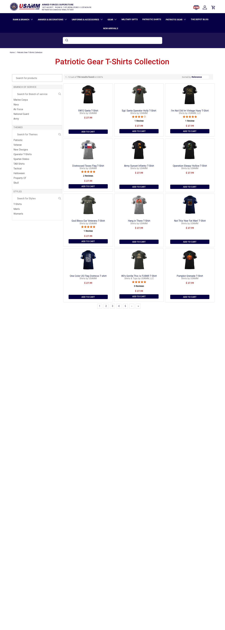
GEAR (110, 19)
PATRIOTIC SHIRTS (151, 19)
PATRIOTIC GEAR (174, 19)
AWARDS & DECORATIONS (50, 19)
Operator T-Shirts (22, 154)
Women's (18, 213)
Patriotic (17, 140)
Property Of (19, 178)
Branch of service (24, 87)
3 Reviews (139, 286)
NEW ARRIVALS (110, 28)
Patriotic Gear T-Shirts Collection (29, 52)
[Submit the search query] (59, 94)
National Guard (21, 114)
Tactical (17, 168)
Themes (18, 127)
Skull (16, 182)
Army (16, 118)
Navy (16, 104)
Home (12, 52)
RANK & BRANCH (21, 19)
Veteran (17, 144)
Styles (17, 191)
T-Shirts (17, 204)
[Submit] (66, 40)
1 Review (139, 121)
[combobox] (112, 40)
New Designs (20, 149)
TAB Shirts (19, 163)
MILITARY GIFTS (130, 19)
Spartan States (21, 159)
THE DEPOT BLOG (199, 19)
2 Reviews (88, 176)
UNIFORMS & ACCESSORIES (85, 19)
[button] (213, 7)
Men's (16, 209)
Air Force (18, 109)
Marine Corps (20, 99)
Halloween (19, 173)
